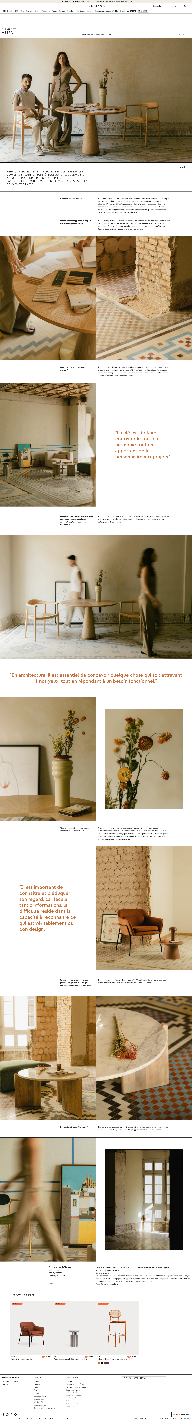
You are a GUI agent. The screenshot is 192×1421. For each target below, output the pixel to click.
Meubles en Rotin (40, 1396)
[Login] (189, 6)
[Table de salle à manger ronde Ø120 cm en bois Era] (48, 298)
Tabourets (46, 11)
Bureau (122, 11)
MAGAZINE (131, 11)
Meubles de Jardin (40, 1405)
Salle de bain (80, 11)
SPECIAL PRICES (10, 11)
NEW (22, 11)
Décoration (99, 11)
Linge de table (39, 1399)
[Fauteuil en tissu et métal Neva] (144, 908)
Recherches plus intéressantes (44, 1408)
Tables (54, 11)
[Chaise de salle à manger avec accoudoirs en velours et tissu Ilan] (48, 1200)
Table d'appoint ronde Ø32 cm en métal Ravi (70, 1359)
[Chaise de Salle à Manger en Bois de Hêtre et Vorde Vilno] (96, 597)
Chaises (37, 11)
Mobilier (70, 11)
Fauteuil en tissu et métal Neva (22, 1359)
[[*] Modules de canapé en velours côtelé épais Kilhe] (48, 445)
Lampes (90, 11)
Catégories (38, 1377)
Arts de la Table (111, 11)
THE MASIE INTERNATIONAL (135, 1378)
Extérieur (29, 11)
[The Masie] (96, 6)
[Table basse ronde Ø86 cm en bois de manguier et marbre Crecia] (144, 1058)
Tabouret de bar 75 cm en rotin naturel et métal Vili (115, 1359)
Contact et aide (72, 1377)
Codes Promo (71, 1407)
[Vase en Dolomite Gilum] (48, 759)
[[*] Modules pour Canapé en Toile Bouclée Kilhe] (48, 1058)
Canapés (62, 11)
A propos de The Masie (10, 1377)
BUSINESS (142, 11)
